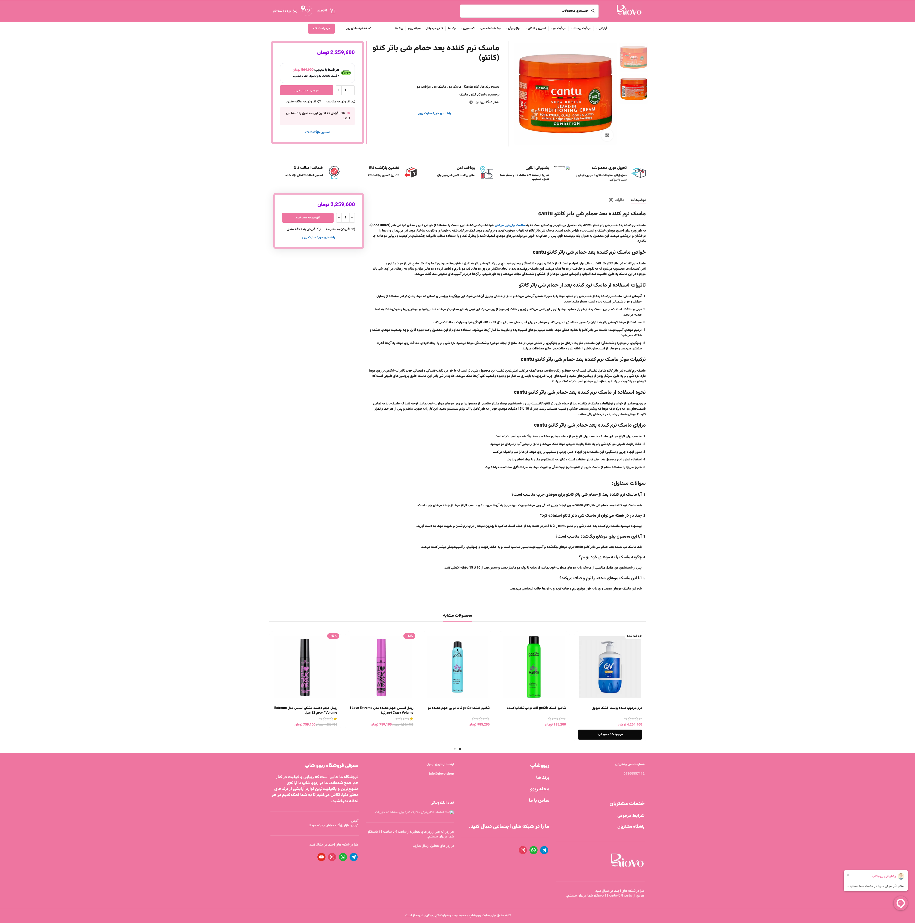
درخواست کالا (321, 28)
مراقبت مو (424, 87)
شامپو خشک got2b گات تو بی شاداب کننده (536, 708)
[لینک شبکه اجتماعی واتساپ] (477, 102)
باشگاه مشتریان (631, 826)
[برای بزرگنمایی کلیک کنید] (607, 135)
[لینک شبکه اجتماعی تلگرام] (471, 102)
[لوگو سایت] (628, 11)
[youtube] (321, 857)
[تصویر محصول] (381, 667)
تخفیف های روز (356, 28)
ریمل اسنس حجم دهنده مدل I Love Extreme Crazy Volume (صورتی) (381, 711)
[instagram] (523, 850)
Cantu (482, 94)
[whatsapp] (533, 850)
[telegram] (544, 850)
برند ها (485, 87)
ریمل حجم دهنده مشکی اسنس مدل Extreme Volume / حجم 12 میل (305, 711)
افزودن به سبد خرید (307, 90)
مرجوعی (631, 816)
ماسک (463, 94)
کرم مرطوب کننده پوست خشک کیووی (617, 708)
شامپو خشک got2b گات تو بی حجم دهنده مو (459, 708)
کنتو (473, 94)
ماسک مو (455, 87)
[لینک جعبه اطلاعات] (381, 172)
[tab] (638, 200)
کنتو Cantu (471, 87)
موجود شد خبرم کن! (610, 734)
